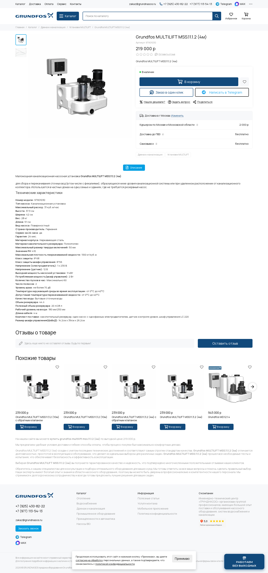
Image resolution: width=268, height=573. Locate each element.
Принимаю (182, 559)
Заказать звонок (28, 528)
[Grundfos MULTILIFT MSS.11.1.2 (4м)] (80, 86)
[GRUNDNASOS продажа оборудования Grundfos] (34, 16)
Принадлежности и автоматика (96, 518)
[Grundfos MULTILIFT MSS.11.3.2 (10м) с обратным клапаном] (37, 386)
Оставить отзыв (225, 343)
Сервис (61, 4)
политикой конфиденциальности (115, 564)
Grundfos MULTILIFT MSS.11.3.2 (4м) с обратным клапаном (134, 418)
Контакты (75, 4)
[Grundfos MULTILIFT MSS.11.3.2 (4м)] (182, 386)
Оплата (48, 4)
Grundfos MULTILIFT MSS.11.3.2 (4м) (181, 417)
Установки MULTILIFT (80, 27)
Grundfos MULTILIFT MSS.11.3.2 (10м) (85, 417)
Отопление (83, 498)
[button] (30, 86)
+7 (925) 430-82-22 (175, 4)
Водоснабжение (87, 503)
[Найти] (216, 16)
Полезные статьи (148, 498)
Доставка (35, 4)
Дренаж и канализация (53, 27)
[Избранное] (244, 81)
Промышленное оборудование (96, 513)
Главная (19, 27)
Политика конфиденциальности (157, 513)
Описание (136, 167)
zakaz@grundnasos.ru (142, 4)
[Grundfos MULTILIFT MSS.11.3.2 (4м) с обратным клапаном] (134, 386)
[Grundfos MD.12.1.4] (230, 386)
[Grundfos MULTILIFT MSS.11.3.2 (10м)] (86, 386)
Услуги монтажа (147, 503)
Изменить (177, 115)
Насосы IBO (83, 524)
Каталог (20, 4)
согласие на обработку (89, 560)
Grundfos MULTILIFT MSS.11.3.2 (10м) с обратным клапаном (37, 418)
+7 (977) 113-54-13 (201, 4)
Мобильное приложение (153, 508)
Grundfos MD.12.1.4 (219, 417)
